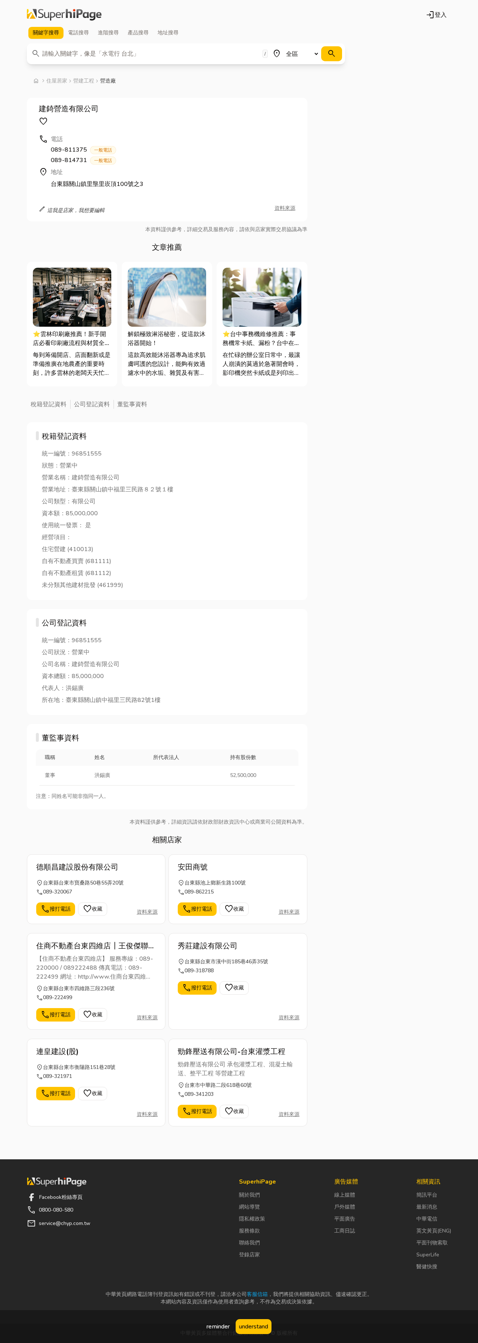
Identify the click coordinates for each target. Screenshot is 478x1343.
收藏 (92, 909)
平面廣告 (344, 1218)
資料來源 (284, 208)
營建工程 (83, 80)
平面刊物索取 (432, 1242)
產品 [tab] (138, 32)
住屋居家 (56, 80)
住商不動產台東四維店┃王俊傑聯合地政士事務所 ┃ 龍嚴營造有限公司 (96, 946)
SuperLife (427, 1254)
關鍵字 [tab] (46, 32)
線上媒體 (344, 1195)
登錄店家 (249, 1254)
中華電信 (426, 1218)
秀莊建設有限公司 (208, 946)
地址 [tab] (168, 32)
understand (253, 1326)
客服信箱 (257, 1294)
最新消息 (426, 1206)
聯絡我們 (249, 1242)
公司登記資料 (92, 404)
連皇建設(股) (57, 1052)
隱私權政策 (252, 1218)
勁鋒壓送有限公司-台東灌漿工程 (231, 1052)
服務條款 (249, 1230)
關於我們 (249, 1195)
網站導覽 (249, 1206)
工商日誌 (344, 1230)
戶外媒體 (344, 1206)
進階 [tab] (108, 32)
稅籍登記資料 (48, 404)
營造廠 (108, 80)
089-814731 (81, 160)
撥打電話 (56, 909)
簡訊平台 (426, 1195)
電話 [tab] (78, 32)
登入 (436, 14)
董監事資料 (132, 404)
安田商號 (193, 867)
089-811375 (81, 150)
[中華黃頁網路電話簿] (64, 15)
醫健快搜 (426, 1266)
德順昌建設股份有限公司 (77, 867)
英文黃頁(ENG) (433, 1230)
